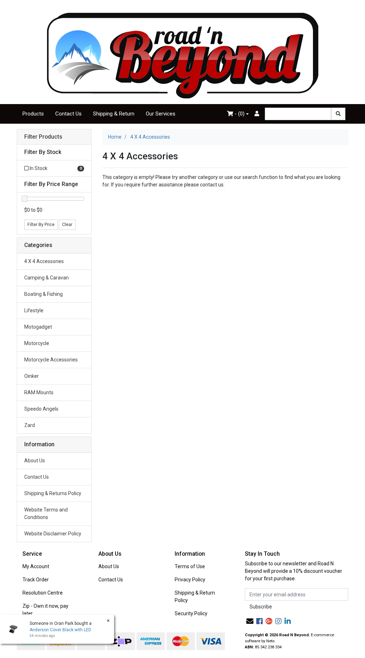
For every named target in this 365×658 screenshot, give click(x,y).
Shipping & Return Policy (195, 596)
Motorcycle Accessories (51, 360)
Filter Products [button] (43, 137)
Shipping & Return (113, 113)
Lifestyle (33, 310)
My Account (35, 566)
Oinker (31, 376)
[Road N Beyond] (182, 55)
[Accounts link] (257, 114)
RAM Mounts (38, 392)
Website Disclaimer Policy (52, 533)
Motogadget (38, 327)
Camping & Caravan (46, 278)
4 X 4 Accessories (44, 261)
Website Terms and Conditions (46, 513)
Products (33, 113)
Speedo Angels (41, 409)
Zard (29, 425)
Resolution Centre (42, 593)
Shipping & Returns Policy (52, 493)
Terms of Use (190, 566)
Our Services (160, 113)
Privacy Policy (190, 579)
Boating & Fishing (43, 294)
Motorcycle (36, 343)
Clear (67, 224)
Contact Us (68, 113)
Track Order (35, 579)
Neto (270, 641)
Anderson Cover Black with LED (60, 629)
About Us (34, 460)
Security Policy (191, 613)
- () (239, 113)
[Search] (338, 114)
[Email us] (249, 621)
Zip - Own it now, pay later (45, 609)
